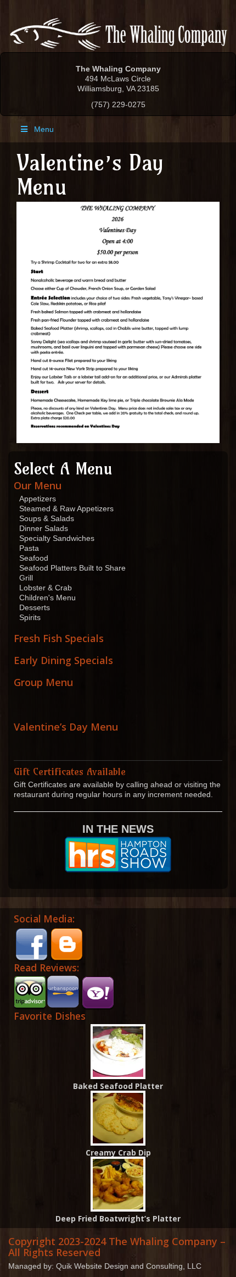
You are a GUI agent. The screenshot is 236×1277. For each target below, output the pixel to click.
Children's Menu (47, 597)
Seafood (33, 558)
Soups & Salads (46, 518)
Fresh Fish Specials (59, 638)
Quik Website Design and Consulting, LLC (128, 1266)
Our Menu (37, 485)
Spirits (30, 617)
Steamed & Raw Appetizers (66, 508)
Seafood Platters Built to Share (72, 567)
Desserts (34, 607)
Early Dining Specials (63, 660)
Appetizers (37, 498)
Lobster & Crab (45, 587)
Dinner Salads (43, 528)
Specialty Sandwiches (56, 538)
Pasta (29, 548)
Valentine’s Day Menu (66, 726)
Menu (44, 129)
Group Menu (43, 682)
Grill (26, 577)
